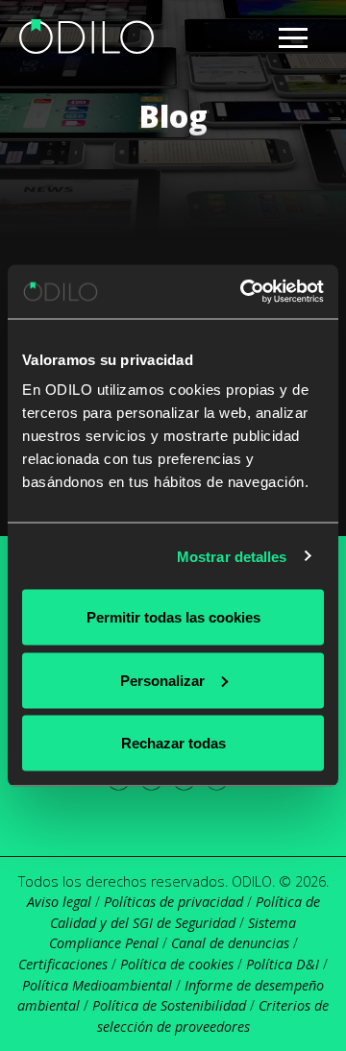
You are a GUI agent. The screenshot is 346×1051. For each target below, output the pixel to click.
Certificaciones (63, 964)
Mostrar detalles (232, 556)
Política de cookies (177, 964)
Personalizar (162, 680)
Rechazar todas (173, 743)
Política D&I (282, 964)
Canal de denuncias (230, 943)
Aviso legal (59, 901)
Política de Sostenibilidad (169, 1005)
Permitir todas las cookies (173, 617)
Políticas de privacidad (173, 901)
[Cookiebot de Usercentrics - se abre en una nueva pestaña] (244, 292)
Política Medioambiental (97, 985)
